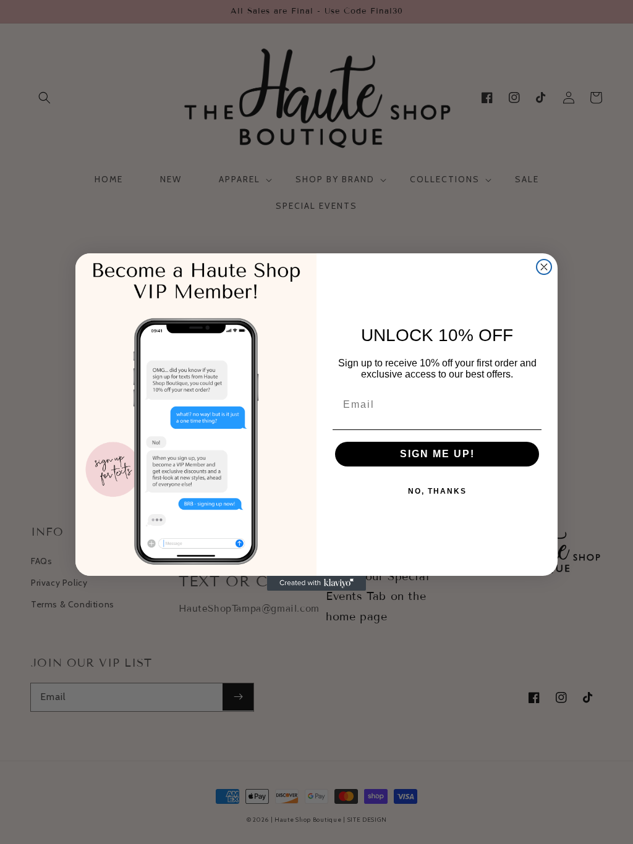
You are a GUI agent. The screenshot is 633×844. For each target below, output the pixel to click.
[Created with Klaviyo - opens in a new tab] (316, 583)
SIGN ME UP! (437, 454)
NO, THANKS (437, 491)
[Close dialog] (544, 267)
